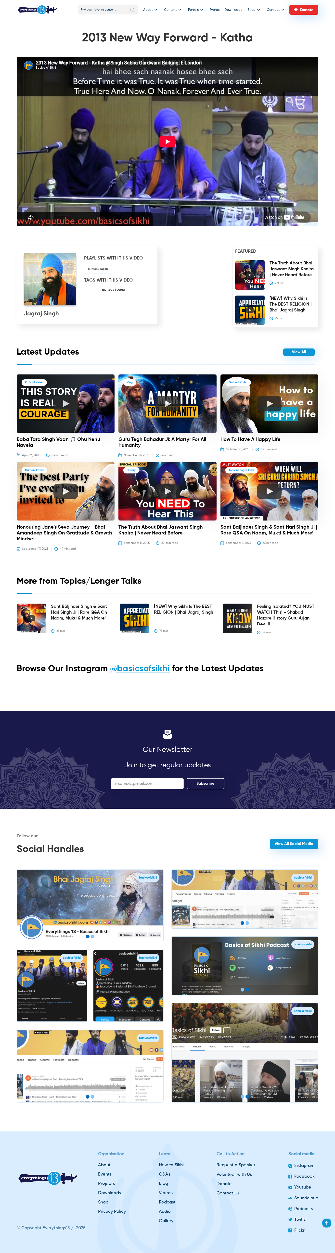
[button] (149, 9)
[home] (37, 9)
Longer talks (98, 269)
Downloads (233, 10)
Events (214, 10)
